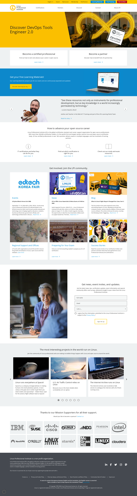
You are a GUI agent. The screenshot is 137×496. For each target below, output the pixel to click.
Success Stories (98, 245)
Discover (79, 8)
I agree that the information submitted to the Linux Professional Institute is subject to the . (100, 314)
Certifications (40, 8)
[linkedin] (106, 464)
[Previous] (11, 109)
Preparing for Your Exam (63, 245)
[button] (4, 492)
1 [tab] (58, 400)
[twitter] (115, 464)
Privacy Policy (90, 315)
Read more (36, 214)
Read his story (65, 118)
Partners (60, 8)
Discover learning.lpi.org (20, 86)
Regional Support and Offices (25, 245)
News (54, 198)
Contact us (80, 416)
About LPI (117, 8)
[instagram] (121, 464)
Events (15, 198)
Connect (98, 8)
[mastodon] (126, 464)
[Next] (125, 109)
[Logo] (18, 8)
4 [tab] (70, 400)
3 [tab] (66, 400)
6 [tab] (78, 400)
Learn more (37, 62)
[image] (29, 183)
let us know (86, 482)
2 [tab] (62, 400)
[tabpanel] (31, 377)
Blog (93, 198)
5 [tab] (74, 400)
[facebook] (111, 464)
